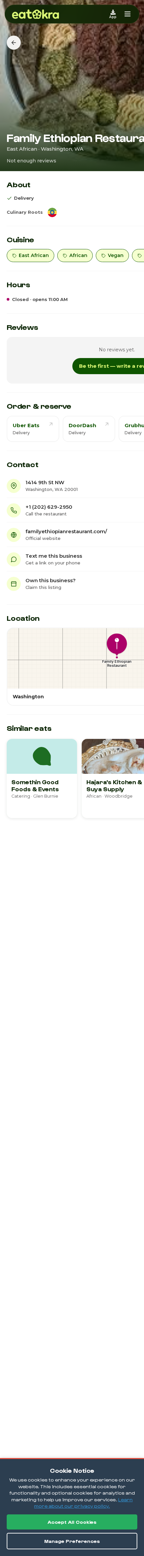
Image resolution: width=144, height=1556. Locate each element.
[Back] (14, 43)
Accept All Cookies (72, 1522)
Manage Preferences (72, 1541)
